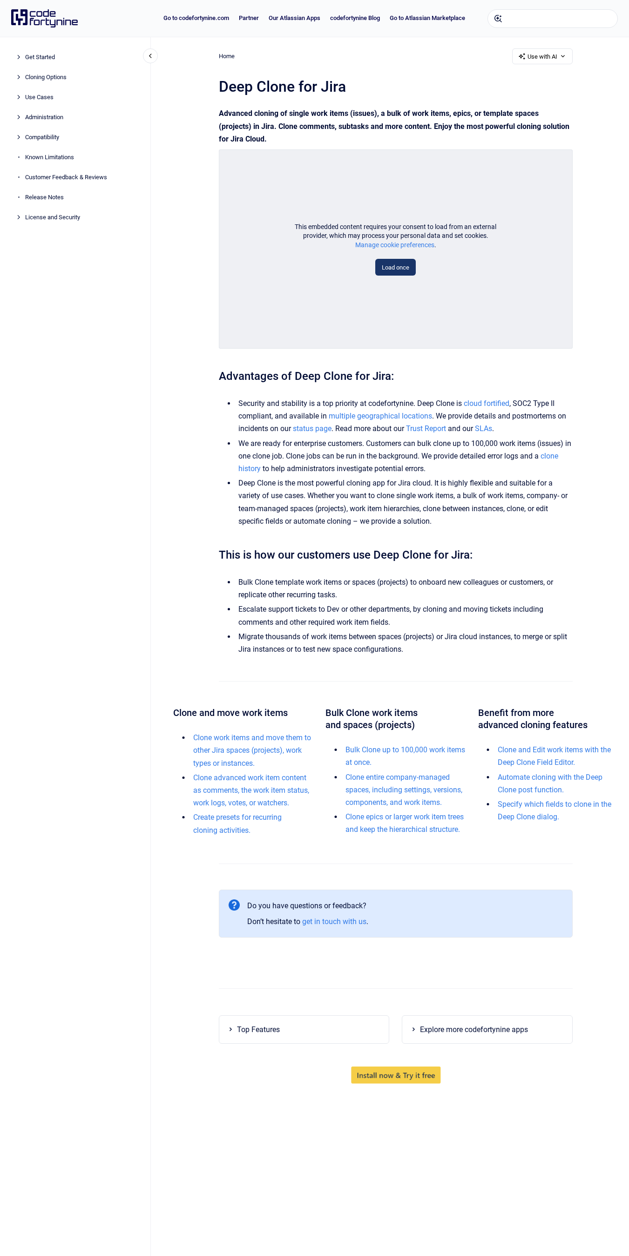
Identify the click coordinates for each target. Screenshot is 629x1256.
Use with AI (542, 56)
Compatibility (42, 137)
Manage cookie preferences (394, 245)
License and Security (52, 217)
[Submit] (498, 18)
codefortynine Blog (355, 17)
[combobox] (552, 18)
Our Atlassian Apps (294, 17)
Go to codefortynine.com (196, 17)
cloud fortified (486, 403)
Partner (249, 17)
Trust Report (426, 428)
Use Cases (39, 97)
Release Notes (44, 197)
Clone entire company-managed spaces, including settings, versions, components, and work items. (403, 790)
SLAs (483, 428)
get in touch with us (334, 921)
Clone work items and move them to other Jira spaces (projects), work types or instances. (252, 750)
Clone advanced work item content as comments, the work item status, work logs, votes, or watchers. (251, 790)
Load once (395, 267)
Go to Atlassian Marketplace (427, 17)
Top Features (258, 1029)
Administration (44, 117)
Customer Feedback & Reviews (66, 177)
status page (312, 428)
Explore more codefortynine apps (474, 1029)
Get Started (40, 57)
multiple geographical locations (380, 416)
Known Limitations (49, 157)
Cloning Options (46, 77)
